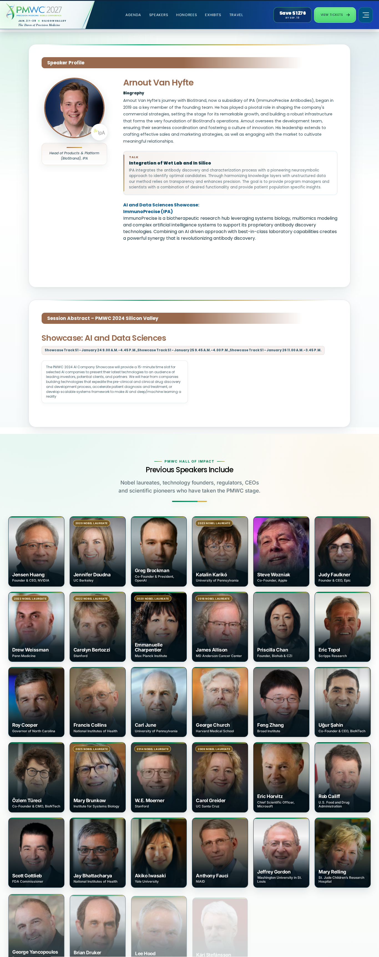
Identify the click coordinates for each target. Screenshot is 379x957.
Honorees (186, 14)
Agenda (133, 14)
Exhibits (213, 14)
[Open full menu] (365, 15)
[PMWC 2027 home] (43, 11)
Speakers (158, 14)
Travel (236, 14)
